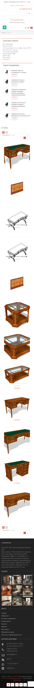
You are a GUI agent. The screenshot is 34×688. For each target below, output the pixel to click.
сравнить (17, 150)
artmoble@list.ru (12, 654)
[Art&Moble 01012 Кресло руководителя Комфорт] (7, 82)
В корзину (13, 308)
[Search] (25, 28)
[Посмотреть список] (6, 527)
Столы (5, 59)
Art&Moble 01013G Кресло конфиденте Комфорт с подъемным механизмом (18, 104)
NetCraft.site (17, 680)
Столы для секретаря (9, 52)
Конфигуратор (6, 621)
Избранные (5, 616)
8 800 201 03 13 (12, 649)
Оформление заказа (7, 632)
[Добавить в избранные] (21, 150)
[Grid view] (3, 132)
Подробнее (13, 150)
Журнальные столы (9, 50)
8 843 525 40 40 (12, 651)
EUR (29, 13)
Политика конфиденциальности (11, 635)
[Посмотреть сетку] (3, 527)
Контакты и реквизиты (8, 618)
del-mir (9, 659)
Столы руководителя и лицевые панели (15, 48)
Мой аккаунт (5, 629)
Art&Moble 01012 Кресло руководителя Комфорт (18, 81)
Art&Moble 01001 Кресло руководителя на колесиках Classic (20, 115)
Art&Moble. (14, 676)
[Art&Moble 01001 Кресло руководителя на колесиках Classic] (7, 115)
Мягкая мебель (7, 53)
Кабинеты (6, 46)
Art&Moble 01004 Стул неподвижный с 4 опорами (18, 71)
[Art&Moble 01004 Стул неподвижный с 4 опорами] (7, 72)
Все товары (6, 44)
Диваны (5, 55)
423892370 (10, 668)
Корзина (4, 624)
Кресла (5, 57)
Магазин (4, 626)
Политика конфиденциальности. (12, 678)
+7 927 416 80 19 (12, 663)
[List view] (6, 132)
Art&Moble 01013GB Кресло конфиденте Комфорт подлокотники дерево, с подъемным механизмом (18, 92)
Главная (3, 32)
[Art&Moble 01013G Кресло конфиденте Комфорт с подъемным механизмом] (7, 104)
